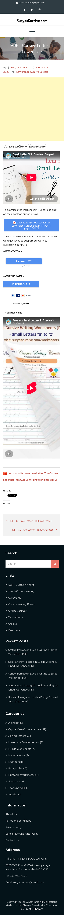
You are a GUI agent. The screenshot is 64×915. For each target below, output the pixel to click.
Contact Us (12, 840)
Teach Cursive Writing (21, 591)
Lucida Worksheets (19, 749)
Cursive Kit (14, 597)
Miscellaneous (16, 755)
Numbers (14, 762)
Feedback (14, 630)
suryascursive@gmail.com (32, 2)
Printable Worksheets (21, 775)
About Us (11, 814)
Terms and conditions (18, 820)
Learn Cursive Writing (21, 584)
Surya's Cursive (20, 67)
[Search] (55, 564)
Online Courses (17, 610)
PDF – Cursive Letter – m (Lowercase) (32, 529)
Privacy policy (14, 827)
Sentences (14, 781)
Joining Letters (17, 735)
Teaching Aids (16, 788)
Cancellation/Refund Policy (22, 833)
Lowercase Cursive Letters (32, 71)
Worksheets (15, 617)
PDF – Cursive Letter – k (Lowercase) (30, 521)
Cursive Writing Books (21, 604)
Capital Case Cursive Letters (24, 729)
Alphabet (13, 722)
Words (12, 794)
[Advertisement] (32, 109)
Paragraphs (15, 768)
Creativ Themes (34, 909)
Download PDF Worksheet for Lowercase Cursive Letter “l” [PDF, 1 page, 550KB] (31, 225)
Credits (12, 623)
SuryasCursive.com (32, 20)
